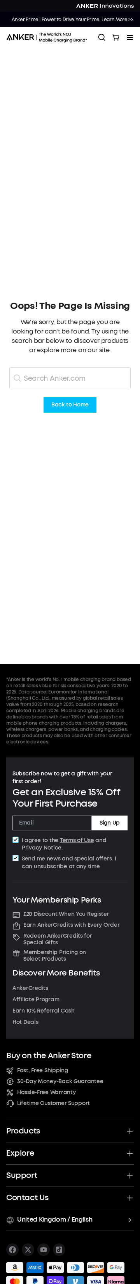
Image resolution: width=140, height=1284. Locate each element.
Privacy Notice (41, 847)
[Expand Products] (130, 1131)
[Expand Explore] (130, 1153)
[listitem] (12, 1249)
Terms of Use (77, 840)
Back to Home (70, 405)
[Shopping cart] (116, 37)
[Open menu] (130, 37)
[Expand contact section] (130, 1198)
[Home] (49, 37)
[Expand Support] (130, 1175)
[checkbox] (15, 840)
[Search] (102, 37)
